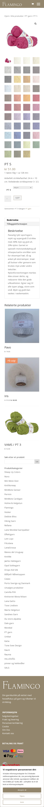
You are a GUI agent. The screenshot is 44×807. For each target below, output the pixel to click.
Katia (6, 641)
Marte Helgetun (12, 610)
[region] (22, 786)
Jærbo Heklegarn (12, 561)
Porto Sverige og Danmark (17, 583)
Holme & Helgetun (13, 503)
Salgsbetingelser (10, 716)
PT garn (28, 16)
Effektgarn (9, 534)
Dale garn (9, 623)
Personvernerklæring (12, 723)
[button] (36, 24)
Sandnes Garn (11, 614)
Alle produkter (17, 16)
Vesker (7, 512)
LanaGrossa (10, 547)
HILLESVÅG (9, 658)
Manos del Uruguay (13, 552)
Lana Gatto (9, 601)
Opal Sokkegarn (12, 565)
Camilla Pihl (10, 592)
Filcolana (8, 543)
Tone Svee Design (13, 645)
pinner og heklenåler (14, 663)
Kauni (7, 650)
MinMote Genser (12, 490)
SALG (6, 667)
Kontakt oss (8, 733)
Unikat (7, 636)
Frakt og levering (10, 719)
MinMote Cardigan (13, 498)
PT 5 (8, 189)
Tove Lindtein (11, 605)
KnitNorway (10, 485)
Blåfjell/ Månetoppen (14, 574)
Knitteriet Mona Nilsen (15, 596)
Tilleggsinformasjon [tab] (17, 224)
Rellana (7, 525)
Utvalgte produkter (13, 587)
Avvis (22, 802)
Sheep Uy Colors (12, 472)
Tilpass (22, 796)
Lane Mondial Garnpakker (16, 530)
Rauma (7, 654)
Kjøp (17, 198)
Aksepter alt (22, 790)
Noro (6, 476)
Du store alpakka (12, 618)
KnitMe (7, 556)
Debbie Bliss (10, 516)
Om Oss (6, 729)
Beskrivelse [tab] (12, 220)
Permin (7, 494)
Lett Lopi (8, 538)
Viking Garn (10, 521)
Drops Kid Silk (11, 570)
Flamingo (8, 507)
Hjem (6, 16)
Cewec (7, 579)
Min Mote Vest (11, 481)
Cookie (5, 726)
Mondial (8, 627)
